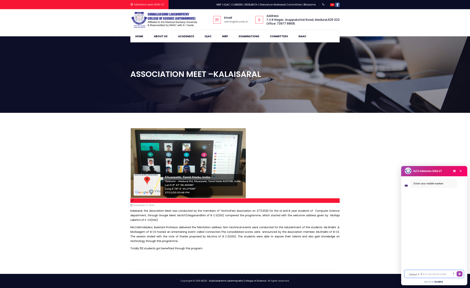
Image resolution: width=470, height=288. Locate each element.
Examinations (249, 36)
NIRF (218, 4)
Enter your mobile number (428, 183)
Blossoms (310, 4)
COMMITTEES (279, 36)
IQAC (227, 4)
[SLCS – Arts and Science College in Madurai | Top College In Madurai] (164, 19)
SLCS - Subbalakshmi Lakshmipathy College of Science (233, 280)
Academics (186, 36)
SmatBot (438, 281)
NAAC (302, 36)
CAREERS (237, 4)
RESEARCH (251, 4)
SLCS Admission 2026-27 (427, 170)
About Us (160, 36)
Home (139, 36)
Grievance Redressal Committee (281, 4)
